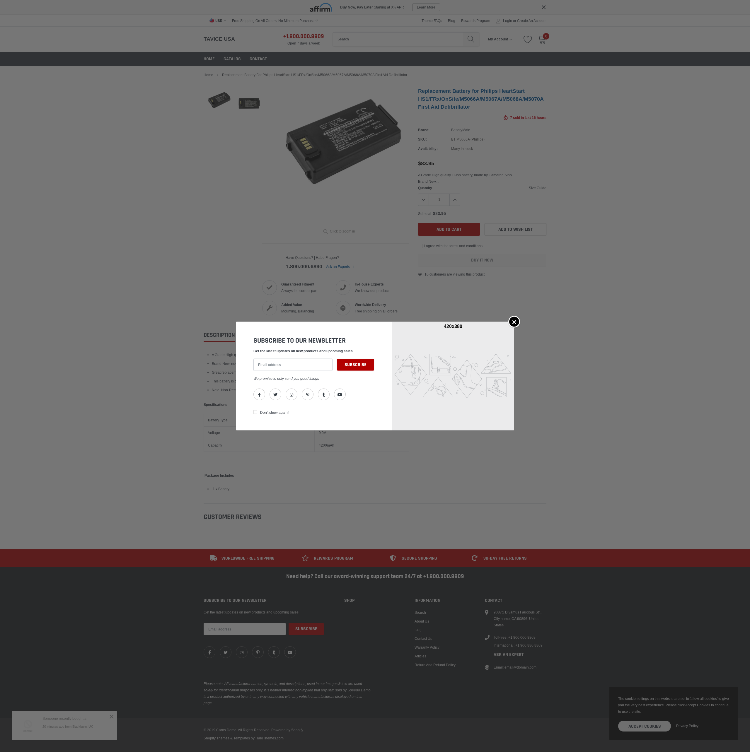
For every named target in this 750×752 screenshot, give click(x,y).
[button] (514, 322)
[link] (259, 394)
